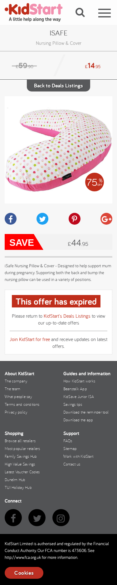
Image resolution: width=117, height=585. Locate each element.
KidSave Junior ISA (78, 396)
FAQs (67, 440)
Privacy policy (16, 412)
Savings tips (72, 404)
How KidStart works (79, 380)
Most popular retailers (22, 448)
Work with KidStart (78, 456)
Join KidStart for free (30, 339)
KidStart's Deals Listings (67, 316)
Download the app (78, 419)
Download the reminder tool (86, 412)
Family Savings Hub (21, 456)
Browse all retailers (20, 440)
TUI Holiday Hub (18, 487)
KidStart (37, 12)
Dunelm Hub (15, 479)
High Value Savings (20, 463)
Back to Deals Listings (58, 85)
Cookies (24, 572)
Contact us (71, 463)
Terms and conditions (22, 404)
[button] (84, 19)
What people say (18, 396)
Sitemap (70, 448)
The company (16, 380)
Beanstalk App (75, 388)
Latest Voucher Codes (22, 471)
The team (12, 388)
